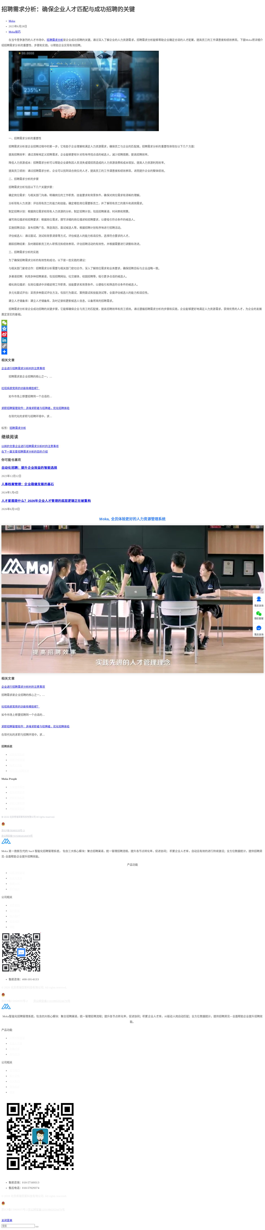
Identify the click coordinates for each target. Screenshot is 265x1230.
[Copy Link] (132, 346)
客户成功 (15, 889)
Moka (12, 21)
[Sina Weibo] (132, 334)
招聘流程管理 (17, 760)
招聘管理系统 (17, 754)
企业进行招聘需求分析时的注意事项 (23, 368)
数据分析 (15, 883)
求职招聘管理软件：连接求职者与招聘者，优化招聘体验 (35, 408)
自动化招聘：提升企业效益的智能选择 (29, 468)
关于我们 (15, 905)
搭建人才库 (16, 765)
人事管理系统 (17, 787)
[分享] (132, 351)
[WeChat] (132, 323)
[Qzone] (132, 328)
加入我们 (15, 916)
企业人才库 (16, 878)
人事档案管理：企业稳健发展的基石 (27, 484)
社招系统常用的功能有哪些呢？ (20, 388)
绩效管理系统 (17, 792)
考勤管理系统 (17, 808)
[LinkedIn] (132, 340)
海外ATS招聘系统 (19, 770)
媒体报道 (15, 921)
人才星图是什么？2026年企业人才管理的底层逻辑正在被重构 (46, 501)
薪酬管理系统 (17, 798)
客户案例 (15, 910)
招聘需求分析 (55, 39)
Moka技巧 (15, 31)
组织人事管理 (17, 803)
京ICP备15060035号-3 (13, 830)
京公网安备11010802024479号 (17, 836)
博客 (12, 927)
